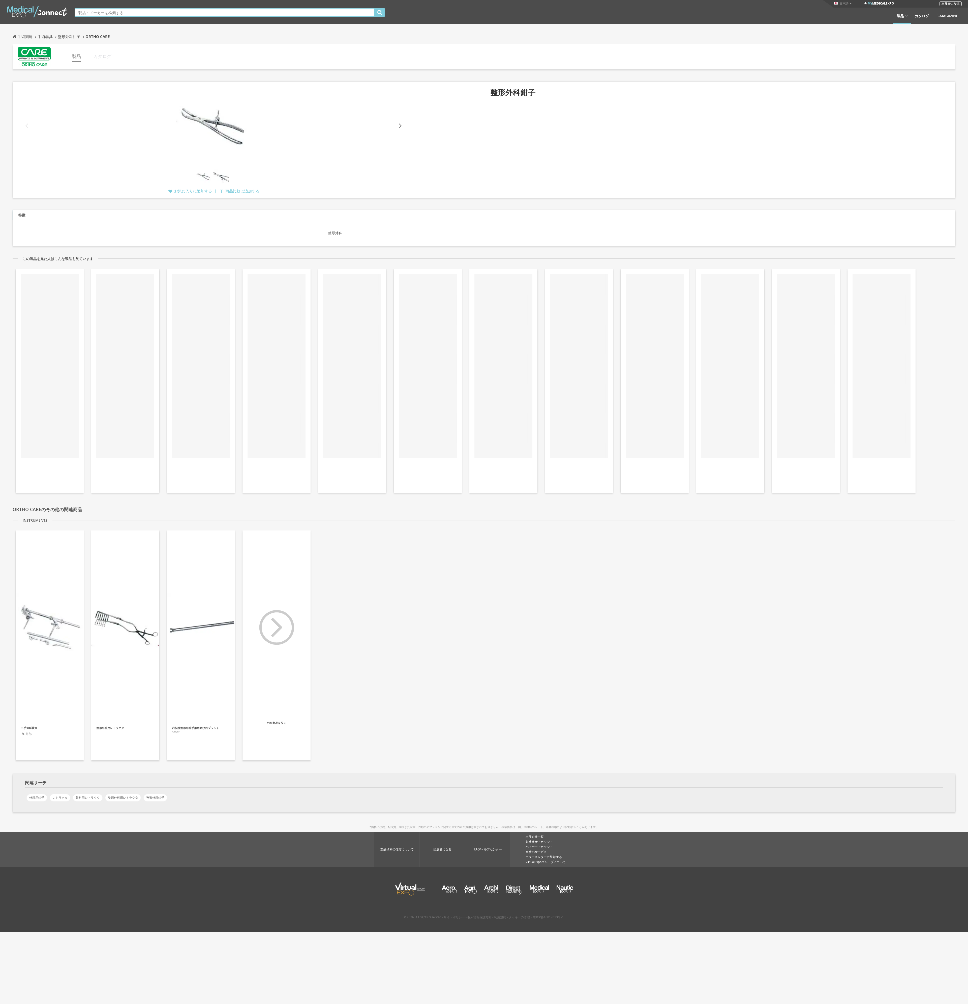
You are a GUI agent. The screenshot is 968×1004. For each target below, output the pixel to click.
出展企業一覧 (535, 837)
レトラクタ (60, 797)
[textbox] (225, 12)
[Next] (400, 126)
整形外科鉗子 (155, 797)
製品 (900, 16)
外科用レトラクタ (88, 797)
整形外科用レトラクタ (123, 797)
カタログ (922, 16)
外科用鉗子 (36, 797)
